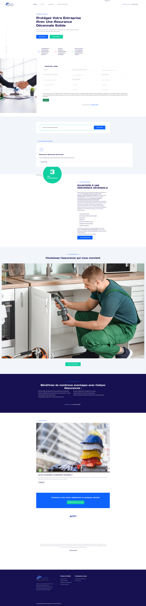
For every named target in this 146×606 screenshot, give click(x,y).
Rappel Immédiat (56, 36)
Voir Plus (41, 482)
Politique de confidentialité (65, 582)
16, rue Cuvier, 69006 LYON (80, 578)
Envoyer (46, 100)
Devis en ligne (76, 404)
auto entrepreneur (81, 196)
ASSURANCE (50, 4)
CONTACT (42, 4)
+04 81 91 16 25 (94, 104)
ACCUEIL (35, 4)
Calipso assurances (48, 603)
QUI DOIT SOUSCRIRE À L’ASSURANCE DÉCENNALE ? (55, 475)
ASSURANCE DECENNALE (62, 4)
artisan (83, 193)
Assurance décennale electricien (51, 154)
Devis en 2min (99, 127)
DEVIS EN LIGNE (42, 36)
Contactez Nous (63, 578)
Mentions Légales (64, 580)
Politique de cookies (64, 584)
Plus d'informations (85, 237)
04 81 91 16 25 (131, 4)
